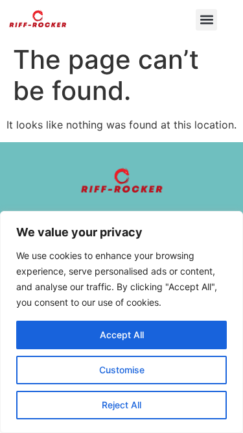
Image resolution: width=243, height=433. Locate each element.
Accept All (122, 334)
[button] (206, 20)
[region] (121, 322)
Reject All (121, 404)
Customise (122, 369)
